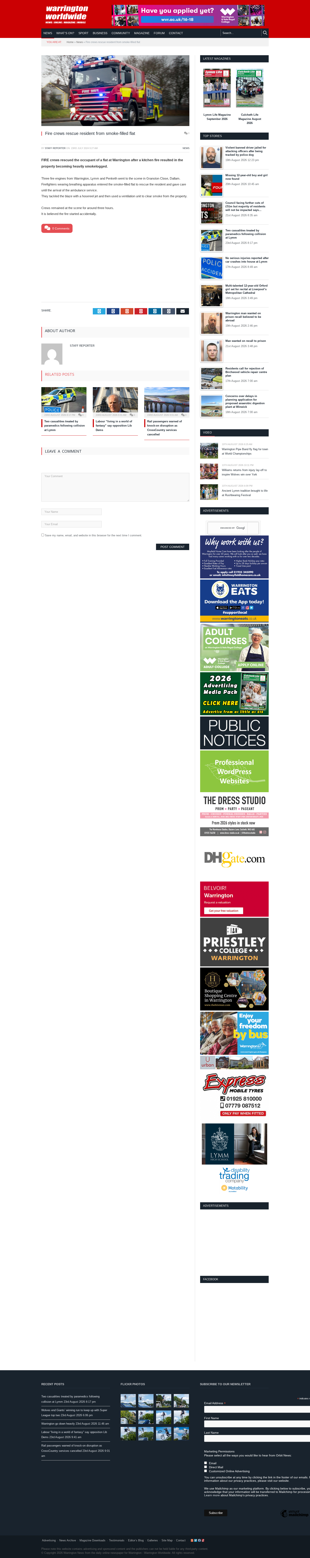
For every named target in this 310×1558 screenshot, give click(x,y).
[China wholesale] (234, 879)
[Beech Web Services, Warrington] (234, 791)
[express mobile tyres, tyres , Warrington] (234, 1121)
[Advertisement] (115, 266)
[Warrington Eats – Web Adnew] (234, 621)
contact (176, 33)
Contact (181, 1540)
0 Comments (60, 228)
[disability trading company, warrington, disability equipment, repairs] (234, 1192)
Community (121, 33)
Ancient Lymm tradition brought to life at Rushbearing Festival (245, 493)
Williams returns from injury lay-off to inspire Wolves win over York (244, 472)
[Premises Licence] (234, 748)
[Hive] (234, 1009)
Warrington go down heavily (58, 1423)
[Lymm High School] (234, 1163)
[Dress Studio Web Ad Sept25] (234, 835)
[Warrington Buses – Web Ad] (234, 1053)
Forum (159, 33)
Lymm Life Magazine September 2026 (217, 117)
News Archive (67, 1540)
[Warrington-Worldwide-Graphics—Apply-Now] (188, 25)
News (47, 33)
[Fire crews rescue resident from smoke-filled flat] (115, 91)
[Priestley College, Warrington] (234, 965)
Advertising (49, 1540)
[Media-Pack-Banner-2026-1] (234, 714)
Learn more (212, 1495)
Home (70, 42)
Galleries (152, 1540)
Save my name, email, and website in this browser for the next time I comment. (93, 535)
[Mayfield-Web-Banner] (234, 577)
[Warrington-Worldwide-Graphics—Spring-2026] (234, 670)
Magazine (142, 33)
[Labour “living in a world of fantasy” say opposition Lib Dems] (115, 402)
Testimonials (116, 1540)
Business (100, 33)
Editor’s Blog (136, 1540)
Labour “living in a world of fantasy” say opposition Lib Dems (114, 426)
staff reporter (55, 148)
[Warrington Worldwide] (70, 14)
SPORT (83, 33)
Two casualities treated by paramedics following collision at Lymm (64, 426)
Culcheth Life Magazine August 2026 (250, 119)
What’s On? (65, 33)
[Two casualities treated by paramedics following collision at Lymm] (63, 402)
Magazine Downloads (92, 1540)
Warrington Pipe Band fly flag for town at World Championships (245, 451)
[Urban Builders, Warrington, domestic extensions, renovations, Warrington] (234, 1068)
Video (207, 432)
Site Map (167, 1540)
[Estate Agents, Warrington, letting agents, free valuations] (234, 915)
